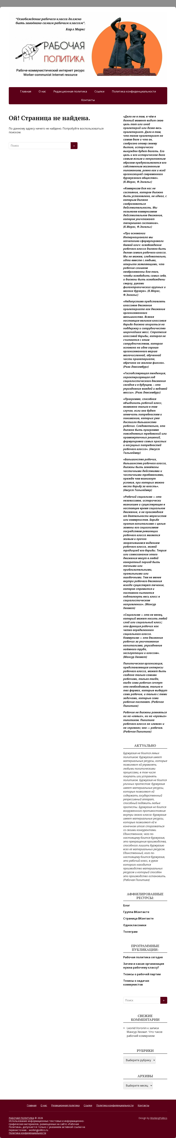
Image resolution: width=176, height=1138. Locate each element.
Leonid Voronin (137, 1028)
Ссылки (99, 91)
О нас (42, 91)
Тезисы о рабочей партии (142, 974)
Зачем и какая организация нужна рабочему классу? (143, 965)
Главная (25, 91)
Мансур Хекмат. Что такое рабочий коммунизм (144, 1033)
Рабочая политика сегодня (143, 957)
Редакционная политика (70, 91)
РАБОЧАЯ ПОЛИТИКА (21, 1118)
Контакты (88, 100)
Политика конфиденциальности (134, 91)
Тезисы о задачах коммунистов (136, 982)
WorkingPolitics (158, 1118)
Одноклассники (134, 925)
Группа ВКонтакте (136, 912)
